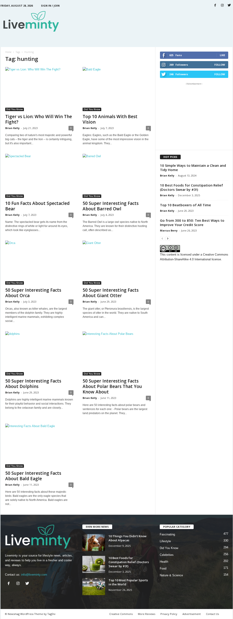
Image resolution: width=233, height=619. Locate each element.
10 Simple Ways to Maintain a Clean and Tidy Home (193, 167)
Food (163, 568)
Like (222, 55)
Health (164, 561)
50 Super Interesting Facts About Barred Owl (111, 206)
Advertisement (191, 614)
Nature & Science (171, 575)
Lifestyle (165, 541)
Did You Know (14, 109)
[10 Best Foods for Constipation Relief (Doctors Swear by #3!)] (93, 564)
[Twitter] (229, 5)
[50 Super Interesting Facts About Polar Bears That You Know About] (117, 353)
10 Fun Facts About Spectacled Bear (37, 206)
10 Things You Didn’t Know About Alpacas (128, 538)
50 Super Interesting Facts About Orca (33, 292)
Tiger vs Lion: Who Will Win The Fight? (38, 119)
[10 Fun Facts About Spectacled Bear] (39, 176)
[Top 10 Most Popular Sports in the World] (93, 586)
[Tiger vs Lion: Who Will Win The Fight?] (39, 89)
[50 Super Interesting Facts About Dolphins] (39, 353)
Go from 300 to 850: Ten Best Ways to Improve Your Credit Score (192, 222)
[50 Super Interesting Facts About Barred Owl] (117, 176)
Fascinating (167, 534)
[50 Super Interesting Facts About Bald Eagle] (39, 446)
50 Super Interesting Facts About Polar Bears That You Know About (112, 386)
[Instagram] (222, 5)
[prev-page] (162, 238)
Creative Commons (121, 614)
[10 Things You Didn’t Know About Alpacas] (93, 542)
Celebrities (167, 555)
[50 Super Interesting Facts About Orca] (39, 263)
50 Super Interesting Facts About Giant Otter (111, 292)
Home (8, 52)
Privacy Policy (168, 614)
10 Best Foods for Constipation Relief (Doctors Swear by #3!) (191, 187)
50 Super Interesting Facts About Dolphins (33, 383)
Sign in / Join (50, 5)
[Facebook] (215, 5)
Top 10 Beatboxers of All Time (185, 205)
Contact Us (212, 614)
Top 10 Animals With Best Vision (110, 119)
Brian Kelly (12, 128)
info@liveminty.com (34, 574)
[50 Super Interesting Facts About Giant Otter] (117, 263)
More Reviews (146, 614)
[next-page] (167, 238)
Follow (219, 64)
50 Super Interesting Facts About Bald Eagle (33, 476)
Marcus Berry (168, 230)
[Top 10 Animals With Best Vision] (117, 89)
